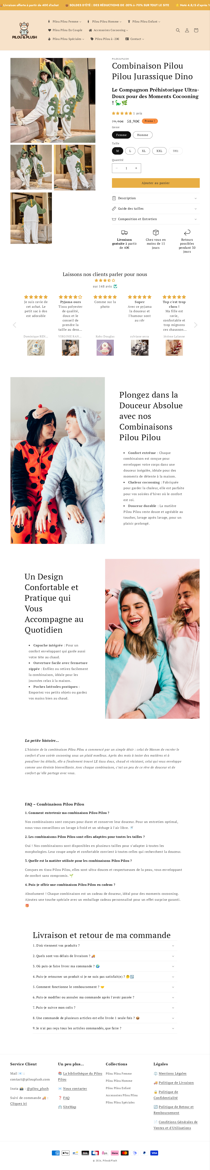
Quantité (117, 160)
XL (144, 151)
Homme (142, 135)
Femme (121, 135)
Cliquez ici (18, 1103)
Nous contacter (75, 1088)
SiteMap (69, 1106)
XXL (159, 151)
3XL (178, 152)
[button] (178, 30)
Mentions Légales (173, 1073)
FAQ (66, 1097)
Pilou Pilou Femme (119, 1073)
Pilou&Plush (110, 1160)
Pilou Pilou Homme (119, 1081)
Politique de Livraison (176, 1082)
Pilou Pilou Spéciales (120, 1102)
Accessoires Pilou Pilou (122, 1095)
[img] (105, 280)
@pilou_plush (38, 1088)
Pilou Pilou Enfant (118, 1088)
